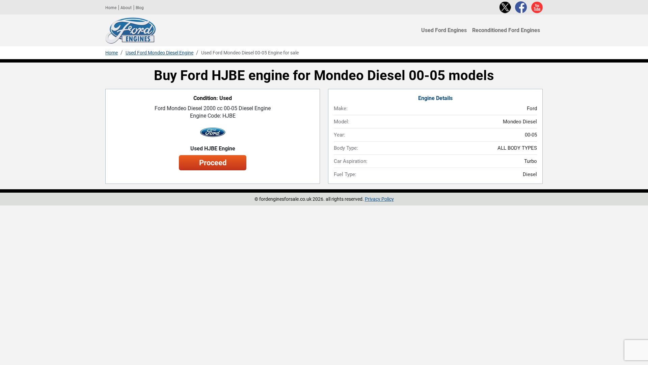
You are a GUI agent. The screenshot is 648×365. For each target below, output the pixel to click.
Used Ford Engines (444, 30)
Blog (140, 7)
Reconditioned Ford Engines (506, 30)
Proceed (212, 163)
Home (110, 7)
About (126, 7)
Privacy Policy (379, 199)
